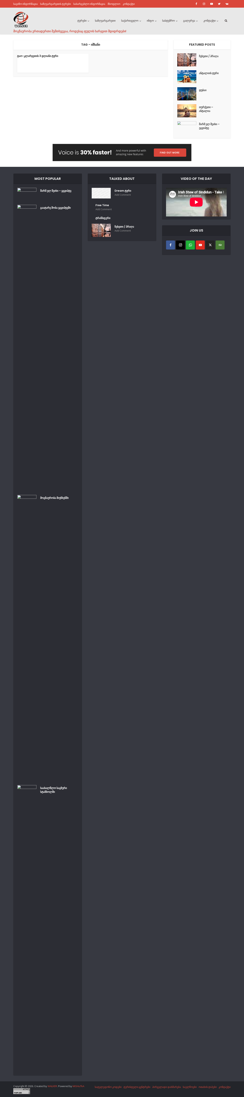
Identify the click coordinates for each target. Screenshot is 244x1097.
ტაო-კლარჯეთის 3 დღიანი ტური (37, 56)
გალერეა (189, 21)
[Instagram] (180, 245)
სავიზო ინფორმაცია (25, 4)
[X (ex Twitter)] (210, 245)
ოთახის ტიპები (208, 1087)
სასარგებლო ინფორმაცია (89, 4)
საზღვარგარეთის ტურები (55, 4)
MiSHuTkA (78, 1086)
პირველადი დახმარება (166, 1087)
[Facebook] (170, 245)
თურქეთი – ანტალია (206, 109)
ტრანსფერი (103, 218)
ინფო (150, 21)
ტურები (82, 21)
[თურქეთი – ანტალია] (188, 110)
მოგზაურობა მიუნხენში (54, 498)
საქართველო (129, 21)
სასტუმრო (168, 21)
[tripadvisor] (220, 245)
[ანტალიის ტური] (188, 76)
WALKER (52, 1086)
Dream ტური (123, 191)
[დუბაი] (188, 93)
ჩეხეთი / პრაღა (208, 56)
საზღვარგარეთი (105, 21)
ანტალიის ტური (209, 73)
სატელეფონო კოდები (108, 1087)
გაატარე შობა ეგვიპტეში (55, 208)
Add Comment (123, 194)
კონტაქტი (129, 4)
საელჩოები (190, 1087)
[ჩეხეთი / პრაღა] (188, 59)
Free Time (102, 205)
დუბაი (202, 90)
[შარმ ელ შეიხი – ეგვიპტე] (188, 127)
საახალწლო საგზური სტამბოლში (53, 790)
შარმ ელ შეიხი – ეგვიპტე (209, 126)
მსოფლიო (114, 4)
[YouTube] (200, 245)
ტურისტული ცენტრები (137, 1087)
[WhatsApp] (190, 245)
